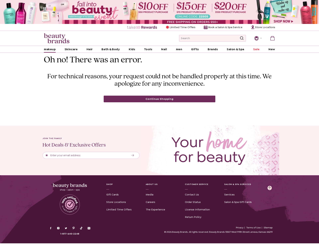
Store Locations (116, 202)
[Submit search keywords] (241, 38)
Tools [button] (148, 49)
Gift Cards (112, 194)
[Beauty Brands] (56, 38)
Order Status (193, 202)
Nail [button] (164, 49)
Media (149, 194)
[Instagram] (58, 228)
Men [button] (179, 49)
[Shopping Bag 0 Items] (272, 38)
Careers (150, 202)
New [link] (271, 49)
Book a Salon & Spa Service (225, 27)
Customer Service (196, 184)
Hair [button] (90, 49)
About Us (152, 184)
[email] (89, 228)
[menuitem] (142, 27)
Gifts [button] (195, 49)
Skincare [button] (71, 49)
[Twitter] (66, 228)
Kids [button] (132, 49)
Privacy (239, 227)
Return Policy (193, 217)
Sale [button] (256, 49)
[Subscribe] (132, 155)
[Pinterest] (73, 228)
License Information (197, 209)
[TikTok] (81, 228)
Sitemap (268, 227)
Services (229, 194)
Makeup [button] (50, 49)
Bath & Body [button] (111, 49)
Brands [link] (213, 49)
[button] (258, 38)
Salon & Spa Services (237, 184)
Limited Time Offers (182, 27)
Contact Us (192, 194)
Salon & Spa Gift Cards (238, 202)
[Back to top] (269, 187)
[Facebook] (51, 228)
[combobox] (212, 38)
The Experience (155, 209)
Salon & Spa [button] (235, 49)
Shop (109, 184)
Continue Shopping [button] (159, 99)
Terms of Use (253, 227)
